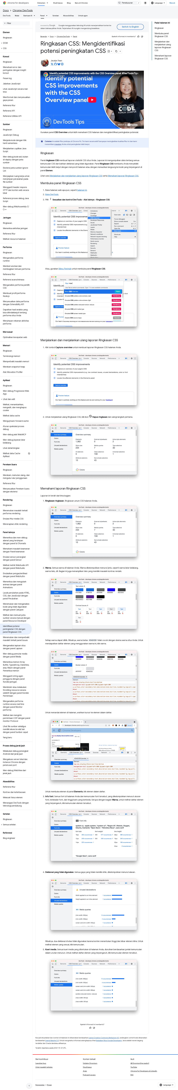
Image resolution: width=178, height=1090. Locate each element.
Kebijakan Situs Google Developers (109, 1041)
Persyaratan (40, 1085)
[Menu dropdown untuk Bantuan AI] (35, 15)
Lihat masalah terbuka (43, 1067)
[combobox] (129, 3)
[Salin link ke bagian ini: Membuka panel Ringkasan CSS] (83, 183)
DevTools (7, 16)
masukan (57, 144)
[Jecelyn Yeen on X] (52, 65)
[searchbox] (16, 23)
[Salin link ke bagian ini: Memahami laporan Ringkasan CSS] (87, 488)
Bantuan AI (27, 16)
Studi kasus (58, 3)
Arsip (85, 1071)
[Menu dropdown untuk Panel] (47, 15)
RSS (132, 1075)
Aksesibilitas (68, 16)
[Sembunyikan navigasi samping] (29, 1085)
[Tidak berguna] (142, 36)
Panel (42, 16)
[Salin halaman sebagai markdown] (116, 51)
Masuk (172, 3)
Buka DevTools (51, 194)
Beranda (43, 36)
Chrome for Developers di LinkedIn (144, 1071)
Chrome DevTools (23, 10)
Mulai (17, 16)
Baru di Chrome (81, 3)
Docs (6, 10)
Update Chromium (90, 1063)
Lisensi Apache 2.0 (52, 1041)
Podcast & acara (89, 1075)
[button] (16, 43)
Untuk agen (83, 16)
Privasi (49, 1085)
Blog (69, 3)
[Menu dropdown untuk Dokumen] (48, 2)
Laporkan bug (40, 1063)
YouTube (134, 1067)
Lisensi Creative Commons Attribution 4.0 (104, 1038)
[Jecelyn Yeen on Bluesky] (59, 65)
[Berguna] (138, 36)
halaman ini (82, 190)
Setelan (56, 16)
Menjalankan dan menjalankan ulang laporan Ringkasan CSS (76, 176)
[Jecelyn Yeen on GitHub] (55, 65)
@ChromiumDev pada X (140, 1063)
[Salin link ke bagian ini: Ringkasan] (56, 153)
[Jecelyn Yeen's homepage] (62, 65)
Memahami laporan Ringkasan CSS (123, 176)
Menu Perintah (65, 269)
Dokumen (41, 3)
